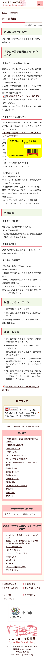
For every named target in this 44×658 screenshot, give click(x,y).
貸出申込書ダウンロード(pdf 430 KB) (22, 96)
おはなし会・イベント (15, 560)
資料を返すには (12, 471)
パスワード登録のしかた (16, 455)
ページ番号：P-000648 (33, 25)
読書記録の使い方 (13, 448)
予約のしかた (11, 452)
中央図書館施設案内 (14, 546)
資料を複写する (12, 478)
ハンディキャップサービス (16, 485)
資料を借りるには (13, 468)
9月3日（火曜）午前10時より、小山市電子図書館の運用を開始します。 (22, 542)
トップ (4, 12)
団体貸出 (9, 489)
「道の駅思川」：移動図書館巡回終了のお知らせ (22, 440)
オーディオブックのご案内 (16, 458)
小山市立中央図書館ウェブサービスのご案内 (22, 463)
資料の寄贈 (10, 482)
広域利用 (9, 496)
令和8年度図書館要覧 (14, 445)
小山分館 (9, 563)
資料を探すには (12, 475)
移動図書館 (10, 492)
